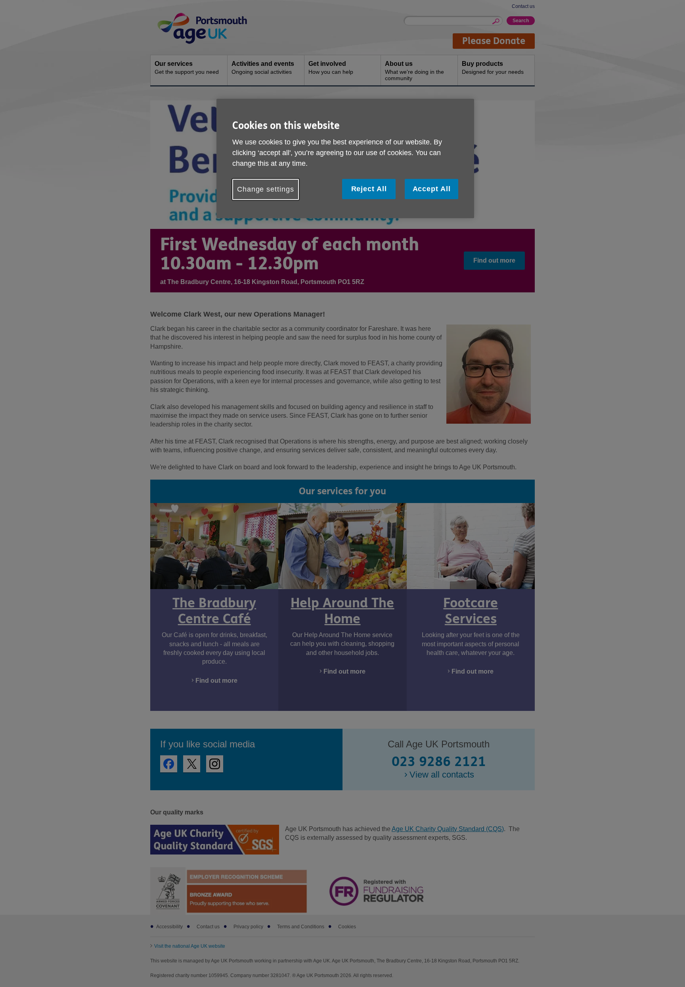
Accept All (432, 189)
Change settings (265, 189)
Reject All (369, 189)
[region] (345, 158)
